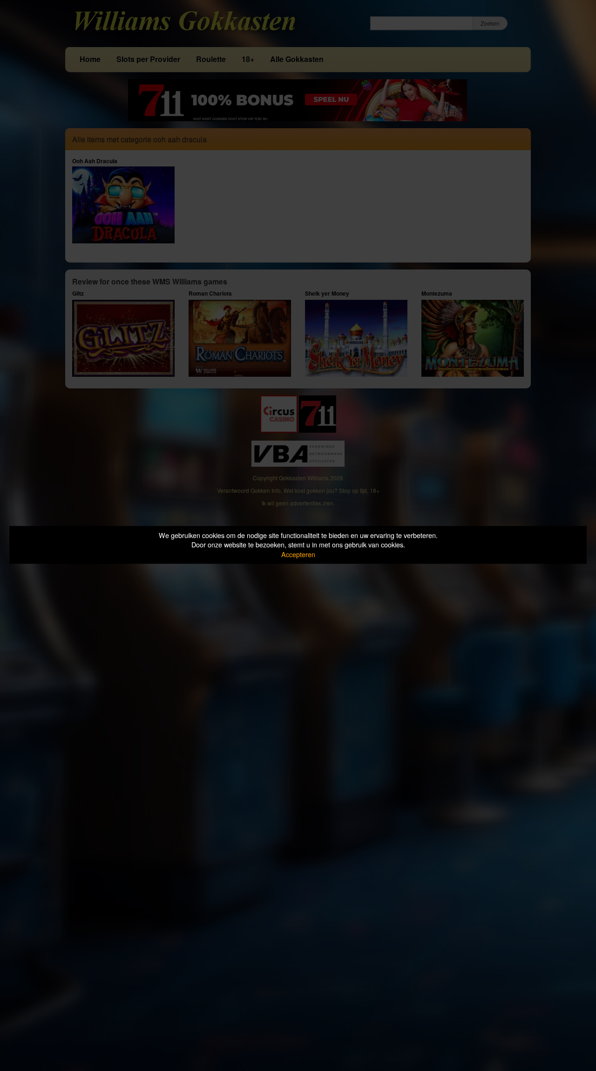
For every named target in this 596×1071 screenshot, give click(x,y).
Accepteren (298, 554)
